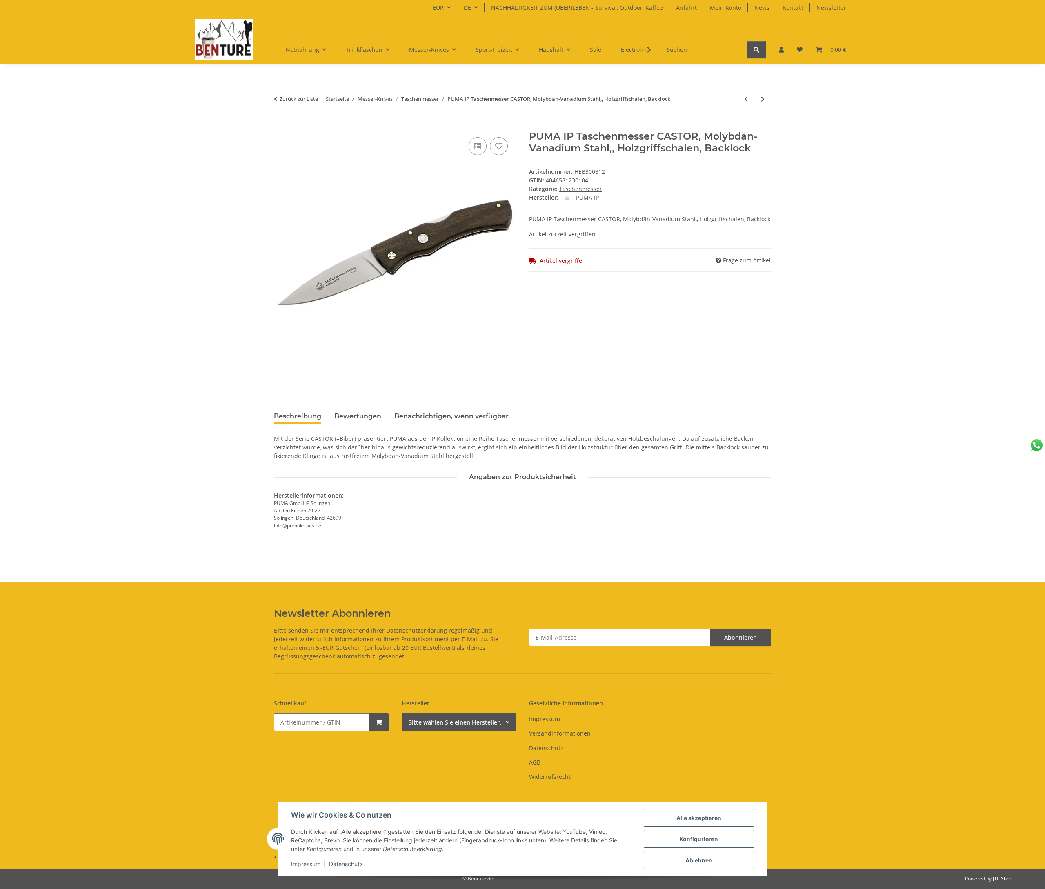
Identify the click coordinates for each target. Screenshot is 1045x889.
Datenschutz (346, 863)
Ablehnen (698, 860)
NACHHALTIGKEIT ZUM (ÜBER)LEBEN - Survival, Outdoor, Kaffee (577, 7)
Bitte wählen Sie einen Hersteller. (454, 722)
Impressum (305, 863)
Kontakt (793, 7)
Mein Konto (725, 7)
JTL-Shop (1002, 878)
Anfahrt (686, 7)
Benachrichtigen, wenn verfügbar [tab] (451, 416)
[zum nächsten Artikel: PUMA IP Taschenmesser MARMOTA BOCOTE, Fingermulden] (762, 99)
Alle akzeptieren (698, 817)
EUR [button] (438, 7)
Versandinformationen (560, 733)
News (761, 7)
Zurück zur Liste (299, 98)
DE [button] (467, 7)
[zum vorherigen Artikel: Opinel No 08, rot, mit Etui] (746, 99)
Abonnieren (740, 637)
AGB (534, 762)
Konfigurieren (699, 839)
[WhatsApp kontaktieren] (1036, 445)
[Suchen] (756, 49)
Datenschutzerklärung (416, 630)
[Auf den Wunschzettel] (499, 146)
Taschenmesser (580, 189)
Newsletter (831, 7)
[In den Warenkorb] (280, 126)
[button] (781, 50)
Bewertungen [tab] (357, 416)
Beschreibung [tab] (297, 416)
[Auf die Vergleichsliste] (478, 146)
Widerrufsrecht (550, 776)
